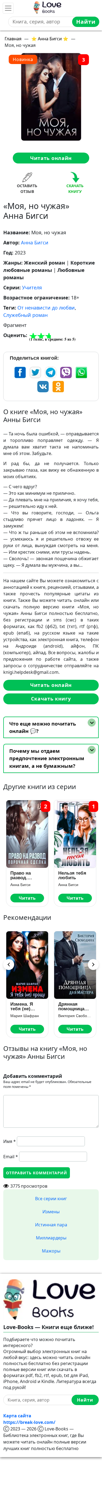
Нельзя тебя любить (72, 875)
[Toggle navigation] (8, 8)
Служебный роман (25, 315)
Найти (85, 21)
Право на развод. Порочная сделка (21, 875)
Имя (9, 1141)
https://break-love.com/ (29, 1422)
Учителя (32, 287)
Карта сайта (17, 1416)
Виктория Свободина (75, 1016)
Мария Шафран (24, 1016)
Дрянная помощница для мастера (72, 1006)
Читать (27, 898)
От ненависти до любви (46, 307)
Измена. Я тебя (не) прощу (21, 1006)
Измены (51, 1212)
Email (10, 1157)
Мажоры (51, 1251)
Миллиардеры (51, 1238)
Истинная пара (51, 1225)
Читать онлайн (51, 158)
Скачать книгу (51, 698)
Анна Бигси (34, 242)
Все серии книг (51, 1199)
